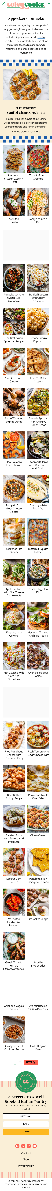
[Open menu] (48, 3)
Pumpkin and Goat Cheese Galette (14, 508)
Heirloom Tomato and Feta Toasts (38, 634)
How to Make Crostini (38, 380)
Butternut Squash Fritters (38, 550)
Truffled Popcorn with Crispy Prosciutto (38, 298)
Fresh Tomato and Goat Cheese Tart (38, 753)
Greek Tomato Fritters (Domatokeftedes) (14, 966)
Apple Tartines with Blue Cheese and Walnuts (14, 592)
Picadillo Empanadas (38, 964)
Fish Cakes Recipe (38, 919)
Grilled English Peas (38, 1047)
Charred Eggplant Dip (38, 590)
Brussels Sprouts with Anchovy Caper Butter (38, 422)
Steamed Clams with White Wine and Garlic (38, 465)
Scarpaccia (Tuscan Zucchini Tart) (13, 179)
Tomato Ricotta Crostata (38, 177)
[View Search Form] (3, 3)
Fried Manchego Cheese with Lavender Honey (13, 755)
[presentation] (14, 159)
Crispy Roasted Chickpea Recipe (14, 1047)
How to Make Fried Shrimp (14, 463)
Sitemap (22, 1184)
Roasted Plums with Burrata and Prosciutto (14, 838)
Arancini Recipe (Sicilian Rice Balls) (38, 1007)
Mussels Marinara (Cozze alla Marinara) (14, 298)
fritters (32, 40)
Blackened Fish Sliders (13, 550)
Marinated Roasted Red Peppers (14, 922)
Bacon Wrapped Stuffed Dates (13, 420)
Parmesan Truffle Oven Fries (38, 796)
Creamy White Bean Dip (38, 507)
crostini (41, 37)
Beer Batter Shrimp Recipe (13, 796)
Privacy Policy (26, 1165)
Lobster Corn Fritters (13, 880)
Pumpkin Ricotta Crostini (13, 380)
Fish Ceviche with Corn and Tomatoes (14, 676)
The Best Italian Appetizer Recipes (13, 339)
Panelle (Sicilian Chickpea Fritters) (38, 880)
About (26, 1159)
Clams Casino (38, 835)
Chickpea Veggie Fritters (14, 1007)
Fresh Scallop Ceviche (14, 634)
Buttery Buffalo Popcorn (38, 339)
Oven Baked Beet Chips (38, 674)
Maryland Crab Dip (38, 220)
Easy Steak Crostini (13, 220)
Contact (26, 1153)
